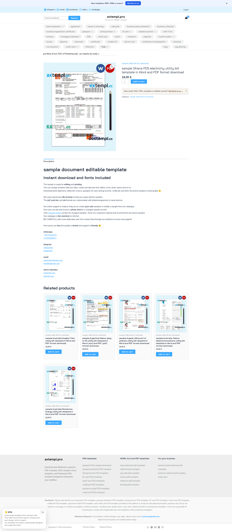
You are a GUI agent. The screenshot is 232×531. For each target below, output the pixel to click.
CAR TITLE (167, 31)
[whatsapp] (148, 527)
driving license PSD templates (95, 473)
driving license (106, 31)
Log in (186, 9)
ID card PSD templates (92, 477)
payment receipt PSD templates (96, 489)
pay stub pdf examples (129, 473)
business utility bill (165, 26)
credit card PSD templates (94, 492)
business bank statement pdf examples (170, 467)
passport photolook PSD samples (97, 469)
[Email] (155, 527)
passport (86, 31)
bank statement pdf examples (132, 465)
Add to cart (139, 81)
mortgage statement (70, 36)
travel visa (102, 36)
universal (177, 41)
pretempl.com (49, 273)
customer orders (55, 213)
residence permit (146, 31)
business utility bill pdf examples (172, 473)
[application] (62, 26)
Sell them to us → (176, 91)
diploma (63, 41)
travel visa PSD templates (94, 481)
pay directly (180, 47)
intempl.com (49, 276)
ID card (126, 31)
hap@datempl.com (52, 263)
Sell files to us (133, 3)
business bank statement (138, 26)
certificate (95, 41)
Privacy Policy (89, 527)
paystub (147, 36)
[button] (112, 66)
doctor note (129, 41)
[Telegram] (152, 527)
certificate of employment (153, 41)
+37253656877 (50, 238)
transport (132, 36)
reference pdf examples (130, 481)
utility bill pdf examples (130, 469)
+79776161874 (50, 235)
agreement (75, 26)
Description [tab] (49, 161)
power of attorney (96, 26)
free (103, 47)
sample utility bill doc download (135, 63)
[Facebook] (159, 527)
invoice (49, 41)
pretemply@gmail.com (53, 260)
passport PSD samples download (97, 465)
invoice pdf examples (129, 477)
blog (166, 47)
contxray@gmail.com (151, 516)
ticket (117, 36)
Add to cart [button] (53, 351)
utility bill (115, 26)
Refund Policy (106, 527)
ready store (163, 477)
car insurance (52, 47)
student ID (112, 41)
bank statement (53, 26)
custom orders (165, 36)
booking (49, 36)
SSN (89, 36)
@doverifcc (48, 248)
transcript (78, 41)
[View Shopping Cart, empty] (186, 18)
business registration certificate (60, 31)
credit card (70, 47)
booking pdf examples (129, 485)
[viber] (162, 527)
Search (74, 18)
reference (89, 47)
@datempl (48, 251)
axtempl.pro (116, 17)
